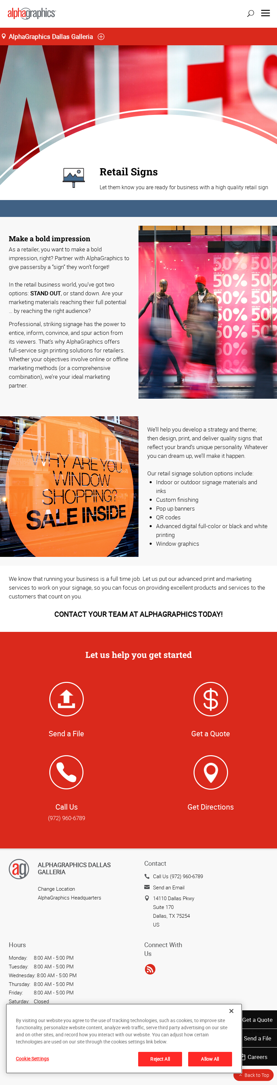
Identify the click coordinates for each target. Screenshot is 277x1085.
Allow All (210, 1059)
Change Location (56, 888)
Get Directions (210, 807)
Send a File (257, 1038)
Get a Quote (257, 1020)
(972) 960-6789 (66, 818)
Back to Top (257, 1075)
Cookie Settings (32, 1058)
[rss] (150, 969)
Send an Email (168, 887)
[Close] (231, 1011)
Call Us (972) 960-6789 (178, 876)
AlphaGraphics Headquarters (69, 897)
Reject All (160, 1059)
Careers (258, 1057)
